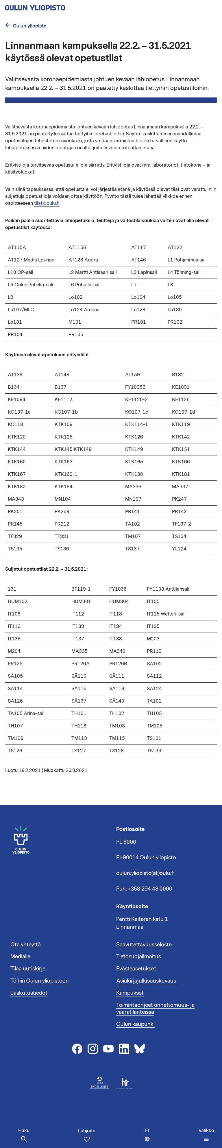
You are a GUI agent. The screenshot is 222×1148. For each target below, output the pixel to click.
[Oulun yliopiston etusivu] (53, 6)
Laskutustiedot (28, 993)
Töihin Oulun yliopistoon (39, 981)
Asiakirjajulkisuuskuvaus (146, 981)
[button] (206, 1135)
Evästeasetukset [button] (136, 968)
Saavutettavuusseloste (144, 944)
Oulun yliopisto (30, 26)
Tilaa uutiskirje (27, 968)
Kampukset (130, 993)
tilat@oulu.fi (47, 203)
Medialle (20, 956)
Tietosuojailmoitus (138, 956)
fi (149, 1137)
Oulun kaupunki (135, 1024)
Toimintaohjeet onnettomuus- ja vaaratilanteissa (155, 1008)
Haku (23, 1130)
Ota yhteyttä (25, 944)
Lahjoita (86, 1131)
